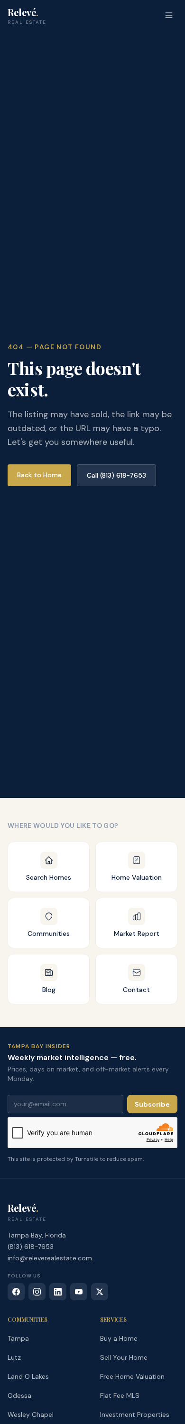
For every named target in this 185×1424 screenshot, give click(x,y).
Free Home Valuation (132, 1376)
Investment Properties (134, 1414)
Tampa (18, 1338)
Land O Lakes (28, 1376)
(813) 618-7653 (31, 1246)
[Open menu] (168, 15)
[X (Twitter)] (99, 1291)
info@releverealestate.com (50, 1258)
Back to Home (39, 475)
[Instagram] (37, 1291)
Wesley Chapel (31, 1414)
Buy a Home (119, 1338)
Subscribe (152, 1104)
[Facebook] (16, 1291)
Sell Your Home (124, 1357)
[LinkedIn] (57, 1291)
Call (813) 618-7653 (116, 475)
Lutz (14, 1357)
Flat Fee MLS (119, 1395)
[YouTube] (78, 1291)
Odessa (19, 1395)
